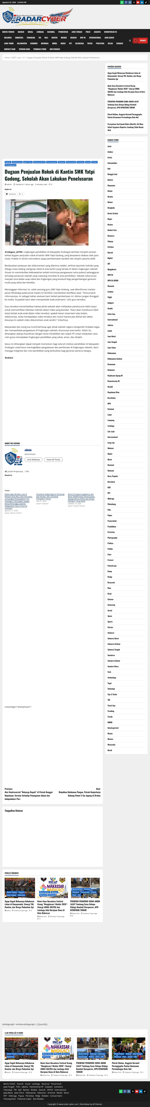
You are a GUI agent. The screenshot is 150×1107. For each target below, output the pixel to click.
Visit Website (33, 459)
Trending (111, 711)
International (95, 37)
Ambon (110, 151)
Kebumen (34, 43)
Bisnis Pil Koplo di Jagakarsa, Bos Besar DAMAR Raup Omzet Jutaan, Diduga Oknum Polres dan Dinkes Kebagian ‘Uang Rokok (81, 497)
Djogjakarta (112, 269)
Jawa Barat (109, 37)
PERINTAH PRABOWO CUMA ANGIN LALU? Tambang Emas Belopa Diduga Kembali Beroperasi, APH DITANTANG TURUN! (85, 906)
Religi (110, 43)
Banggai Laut (112, 174)
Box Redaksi (55, 49)
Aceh (109, 146)
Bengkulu (111, 207)
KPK (109, 403)
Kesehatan (112, 397)
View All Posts (53, 459)
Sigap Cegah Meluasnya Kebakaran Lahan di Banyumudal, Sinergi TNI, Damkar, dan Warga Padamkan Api (19, 904)
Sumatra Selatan (114, 660)
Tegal (109, 683)
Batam (110, 191)
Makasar (55, 892)
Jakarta (97, 31)
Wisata (110, 733)
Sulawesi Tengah (114, 649)
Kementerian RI (110, 31)
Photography (112, 537)
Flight (110, 297)
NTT (70, 43)
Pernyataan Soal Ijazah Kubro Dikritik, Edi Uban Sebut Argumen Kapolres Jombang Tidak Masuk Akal (125, 127)
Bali (46, 37)
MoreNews (85, 1104)
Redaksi (119, 43)
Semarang (111, 604)
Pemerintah (63, 31)
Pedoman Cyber (39, 49)
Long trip (111, 442)
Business (111, 235)
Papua (89, 43)
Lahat (110, 414)
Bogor (110, 218)
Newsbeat (111, 481)
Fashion (110, 291)
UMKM (110, 722)
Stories (110, 627)
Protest (110, 560)
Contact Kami (9, 49)
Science (110, 599)
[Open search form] (130, 40)
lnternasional (51, 162)
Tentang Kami (24, 49)
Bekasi (110, 202)
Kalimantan (22, 43)
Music (63, 43)
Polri (88, 31)
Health (110, 308)
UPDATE (143, 40)
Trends (94, 162)
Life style (111, 431)
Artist (110, 157)
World (110, 750)
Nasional (51, 31)
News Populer (113, 476)
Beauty (110, 196)
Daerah (21, 31)
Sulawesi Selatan (114, 644)
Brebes (64, 37)
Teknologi (31, 37)
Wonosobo (111, 744)
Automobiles (112, 163)
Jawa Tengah (77, 31)
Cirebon (111, 246)
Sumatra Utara (113, 666)
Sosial (30, 31)
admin (9, 184)
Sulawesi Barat (113, 638)
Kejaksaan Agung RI (115, 375)
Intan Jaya (111, 314)
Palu (109, 509)
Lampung (111, 420)
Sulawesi (8, 37)
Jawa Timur (9, 43)
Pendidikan (112, 526)
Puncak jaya (112, 565)
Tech (109, 671)
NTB (109, 487)
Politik (93, 892)
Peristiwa (100, 43)
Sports (110, 621)
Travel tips (111, 705)
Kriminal (45, 43)
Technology (112, 677)
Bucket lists (112, 230)
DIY (109, 263)
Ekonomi (111, 286)
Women (110, 739)
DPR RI (83, 37)
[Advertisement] (52, 97)
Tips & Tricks (112, 694)
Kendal (110, 386)
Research (111, 582)
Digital (110, 258)
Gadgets (111, 302)
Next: (80, 792)
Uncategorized (10, 165)
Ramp (110, 571)
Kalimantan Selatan (115, 358)
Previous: (29, 793)
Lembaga (40, 31)
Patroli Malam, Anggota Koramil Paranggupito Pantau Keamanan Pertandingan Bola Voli (125, 116)
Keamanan (111, 364)
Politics (110, 543)
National (111, 470)
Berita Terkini (8, 31)
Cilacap (110, 241)
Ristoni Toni (43, 916)
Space (110, 616)
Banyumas (111, 185)
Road (109, 593)
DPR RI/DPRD (113, 280)
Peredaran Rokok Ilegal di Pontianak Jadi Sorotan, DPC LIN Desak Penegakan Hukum (50, 496)
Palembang (112, 504)
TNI (40, 37)
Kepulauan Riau (113, 392)
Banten (54, 37)
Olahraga (79, 43)
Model (54, 43)
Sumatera (19, 37)
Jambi (110, 330)
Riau (109, 588)
